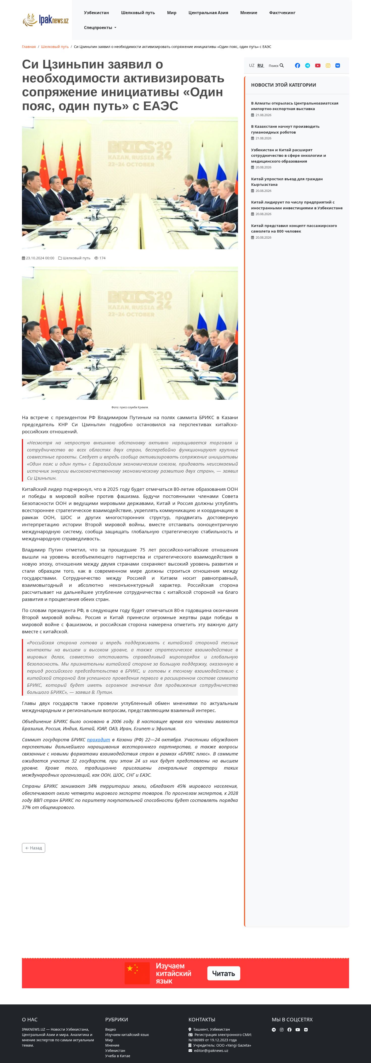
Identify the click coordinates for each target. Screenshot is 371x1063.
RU (260, 65)
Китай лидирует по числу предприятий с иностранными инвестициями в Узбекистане (297, 204)
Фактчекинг (282, 12)
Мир (171, 12)
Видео (110, 1029)
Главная (29, 46)
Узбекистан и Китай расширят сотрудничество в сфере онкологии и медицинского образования (288, 155)
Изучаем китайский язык (127, 1034)
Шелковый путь (138, 12)
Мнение (248, 12)
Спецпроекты (98, 27)
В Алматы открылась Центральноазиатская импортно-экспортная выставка (294, 105)
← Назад (33, 848)
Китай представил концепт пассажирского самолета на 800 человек (294, 228)
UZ (252, 65)
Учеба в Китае (117, 1055)
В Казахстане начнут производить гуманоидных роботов (285, 129)
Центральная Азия (208, 12)
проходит (98, 739)
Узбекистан (96, 12)
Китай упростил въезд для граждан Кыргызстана (287, 181)
